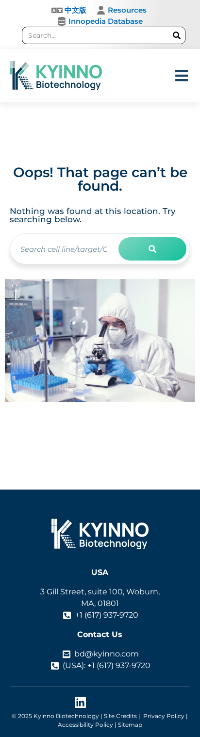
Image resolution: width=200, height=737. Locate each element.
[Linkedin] (80, 702)
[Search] (176, 35)
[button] (181, 75)
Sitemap (130, 724)
